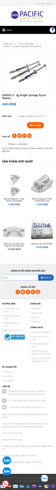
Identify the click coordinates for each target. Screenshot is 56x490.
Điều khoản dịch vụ (13, 330)
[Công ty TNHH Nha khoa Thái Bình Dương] (28, 16)
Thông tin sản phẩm (17, 144)
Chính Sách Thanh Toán (40, 338)
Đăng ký (50, 3)
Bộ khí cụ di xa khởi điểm (42, 243)
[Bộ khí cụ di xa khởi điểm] (42, 231)
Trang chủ (8, 371)
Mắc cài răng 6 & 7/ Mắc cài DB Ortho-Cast (42, 199)
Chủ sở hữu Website (41, 332)
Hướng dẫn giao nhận (11, 324)
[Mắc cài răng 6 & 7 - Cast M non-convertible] (14, 186)
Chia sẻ (6, 136)
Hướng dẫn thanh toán (12, 317)
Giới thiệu (8, 376)
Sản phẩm (8, 380)
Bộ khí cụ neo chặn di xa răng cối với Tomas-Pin (14, 244)
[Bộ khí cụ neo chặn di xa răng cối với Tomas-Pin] (14, 231)
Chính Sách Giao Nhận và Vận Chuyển (42, 352)
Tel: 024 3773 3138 (17, 400)
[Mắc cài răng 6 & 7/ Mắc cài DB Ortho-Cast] (42, 186)
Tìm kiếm (36, 308)
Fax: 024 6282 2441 (37, 400)
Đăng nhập (40, 3)
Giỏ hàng (36, 321)
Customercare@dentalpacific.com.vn (26, 407)
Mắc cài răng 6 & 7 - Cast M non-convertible (14, 199)
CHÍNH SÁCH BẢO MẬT (40, 345)
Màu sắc (6, 116)
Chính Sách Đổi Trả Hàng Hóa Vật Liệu (41, 360)
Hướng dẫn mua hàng (11, 310)
